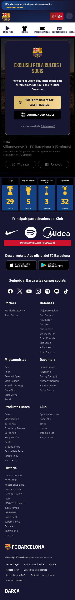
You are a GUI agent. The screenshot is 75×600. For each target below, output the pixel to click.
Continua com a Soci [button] (44, 115)
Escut (43, 423)
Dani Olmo (11, 390)
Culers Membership (12, 416)
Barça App (10, 432)
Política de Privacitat (34, 564)
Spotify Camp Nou (50, 414)
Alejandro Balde (49, 310)
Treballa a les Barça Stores (47, 435)
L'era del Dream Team (13, 496)
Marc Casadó (12, 380)
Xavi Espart (46, 319)
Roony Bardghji (48, 376)
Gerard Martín (47, 333)
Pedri (8, 371)
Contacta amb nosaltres (35, 569)
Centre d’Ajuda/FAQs (12, 444)
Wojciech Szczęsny (15, 310)
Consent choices (14, 580)
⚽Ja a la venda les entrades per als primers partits (28, 6)
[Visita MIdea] (56, 232)
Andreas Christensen (46, 326)
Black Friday (11, 455)
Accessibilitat (12, 569)
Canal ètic (45, 418)
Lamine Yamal (48, 367)
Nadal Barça (11, 460)
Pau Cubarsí (46, 315)
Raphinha (45, 371)
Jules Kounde (47, 338)
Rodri (8, 399)
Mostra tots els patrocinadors (37, 242)
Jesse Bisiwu (47, 390)
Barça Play (10, 423)
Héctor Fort (46, 347)
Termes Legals (13, 564)
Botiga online (12, 437)
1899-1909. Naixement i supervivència (12, 517)
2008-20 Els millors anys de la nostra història (14, 485)
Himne (43, 428)
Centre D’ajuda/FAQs (16, 575)
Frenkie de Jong (14, 385)
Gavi (7, 367)
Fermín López (12, 376)
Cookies (53, 564)
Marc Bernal (11, 394)
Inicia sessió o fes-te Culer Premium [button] (43, 102)
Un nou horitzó (13, 475)
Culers (56, 16)
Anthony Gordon (49, 380)
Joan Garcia (11, 315)
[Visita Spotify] (30, 232)
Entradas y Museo (15, 428)
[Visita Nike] (12, 232)
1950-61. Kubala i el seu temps (14, 505)
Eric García (45, 342)
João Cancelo (47, 352)
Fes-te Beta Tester (14, 451)
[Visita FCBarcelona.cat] (6, 17)
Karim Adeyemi (48, 385)
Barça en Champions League (11, 531)
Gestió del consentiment (43, 575)
